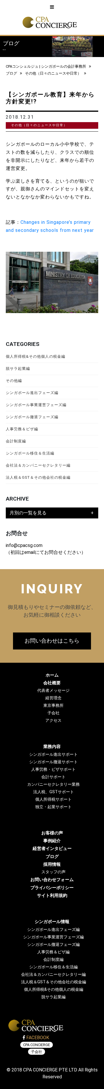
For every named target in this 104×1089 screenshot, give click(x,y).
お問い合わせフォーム (52, 879)
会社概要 (52, 682)
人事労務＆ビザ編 (22, 429)
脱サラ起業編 (18, 368)
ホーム (52, 675)
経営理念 (53, 698)
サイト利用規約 (52, 895)
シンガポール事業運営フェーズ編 (36, 405)
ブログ (11, 73)
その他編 (14, 380)
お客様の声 (52, 833)
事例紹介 (52, 840)
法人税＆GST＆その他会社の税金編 (38, 477)
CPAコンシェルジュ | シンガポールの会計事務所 (46, 66)
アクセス (53, 720)
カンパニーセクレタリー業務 (53, 784)
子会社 (53, 713)
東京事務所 (53, 705)
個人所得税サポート (53, 799)
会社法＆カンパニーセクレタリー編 (38, 465)
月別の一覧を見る (28, 513)
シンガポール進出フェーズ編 (32, 393)
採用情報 (52, 864)
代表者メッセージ (53, 690)
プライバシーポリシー (52, 887)
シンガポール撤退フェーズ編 (32, 417)
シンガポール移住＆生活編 (30, 453)
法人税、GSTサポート (53, 791)
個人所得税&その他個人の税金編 (35, 356)
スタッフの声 (53, 872)
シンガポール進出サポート (53, 754)
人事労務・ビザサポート (53, 769)
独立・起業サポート (53, 806)
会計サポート (53, 776)
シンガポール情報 (52, 921)
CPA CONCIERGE (36, 1045)
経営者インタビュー (52, 848)
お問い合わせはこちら (52, 640)
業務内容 (52, 746)
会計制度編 (16, 441)
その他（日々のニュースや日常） (53, 73)
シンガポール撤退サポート (53, 762)
